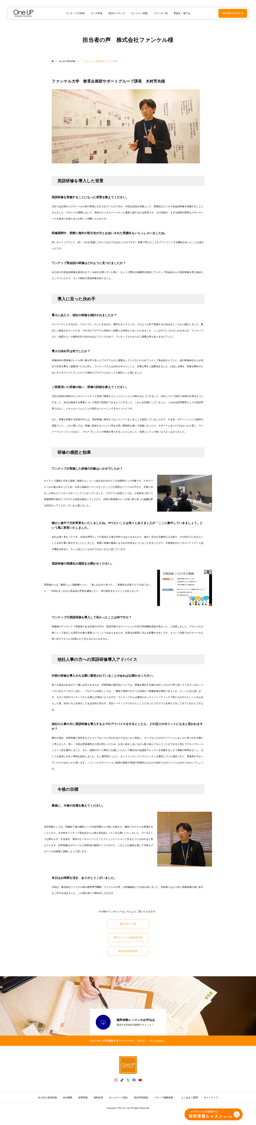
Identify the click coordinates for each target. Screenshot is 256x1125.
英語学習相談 (141, 1097)
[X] (128, 1080)
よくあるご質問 (189, 1097)
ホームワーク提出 (118, 1097)
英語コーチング (116, 13)
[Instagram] (116, 1080)
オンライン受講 (139, 13)
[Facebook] (134, 1080)
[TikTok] (122, 1080)
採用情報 (83, 1097)
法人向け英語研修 (47, 1097)
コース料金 (97, 13)
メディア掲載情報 (164, 1097)
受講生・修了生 (182, 13)
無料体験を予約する (232, 13)
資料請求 (98, 1097)
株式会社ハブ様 (128, 924)
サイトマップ (211, 1097)
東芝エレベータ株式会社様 (128, 937)
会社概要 (67, 1097)
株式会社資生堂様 (128, 951)
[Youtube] (140, 1080)
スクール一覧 (160, 13)
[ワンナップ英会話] (23, 13)
